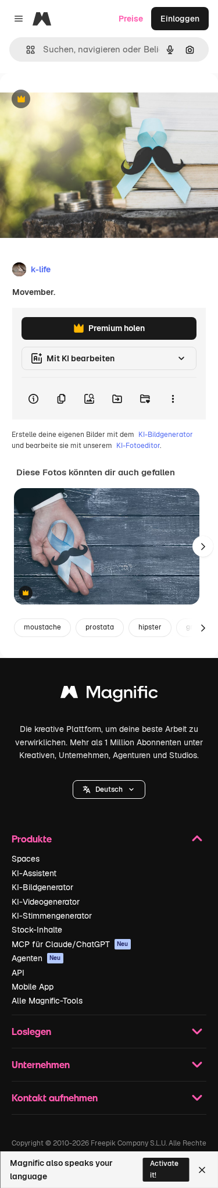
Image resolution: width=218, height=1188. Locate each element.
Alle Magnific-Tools (47, 1000)
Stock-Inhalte (37, 929)
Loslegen (31, 1031)
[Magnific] (109, 695)
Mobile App (32, 986)
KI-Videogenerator (46, 902)
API (18, 973)
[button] (109, 789)
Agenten (36, 958)
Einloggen (179, 18)
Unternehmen (41, 1064)
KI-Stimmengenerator (52, 915)
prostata (99, 627)
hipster (150, 627)
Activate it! (164, 1169)
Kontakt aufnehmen (55, 1097)
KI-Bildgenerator (165, 434)
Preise (131, 18)
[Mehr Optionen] (172, 398)
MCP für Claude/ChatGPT (70, 944)
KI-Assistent (34, 873)
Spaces (26, 858)
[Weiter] (202, 546)
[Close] (202, 1170)
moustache (42, 627)
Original (74, 99)
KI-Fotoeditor (138, 445)
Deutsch (109, 789)
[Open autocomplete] (26, 49)
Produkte (32, 839)
